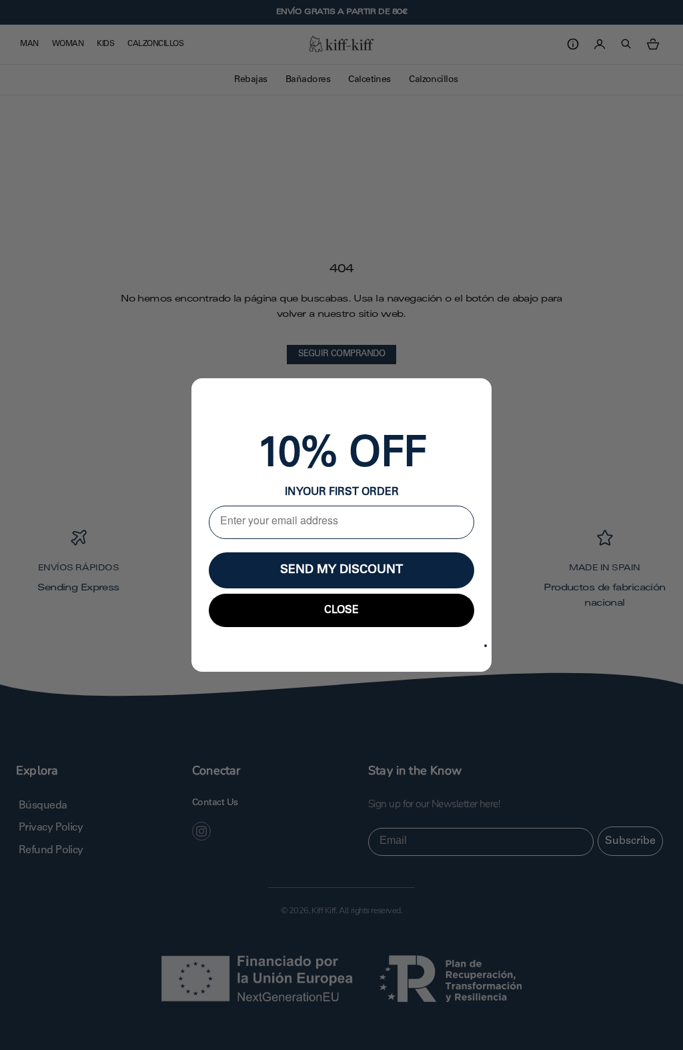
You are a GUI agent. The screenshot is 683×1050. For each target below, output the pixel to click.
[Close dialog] (485, 645)
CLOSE (341, 610)
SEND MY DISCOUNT (341, 570)
